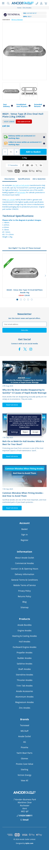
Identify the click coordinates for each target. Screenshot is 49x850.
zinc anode (11, 200)
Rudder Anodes (24, 658)
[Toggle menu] (3, 3)
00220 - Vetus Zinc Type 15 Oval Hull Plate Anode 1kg (25, 291)
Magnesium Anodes (24, 702)
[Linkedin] (41, 165)
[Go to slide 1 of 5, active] (17, 299)
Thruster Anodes (24, 680)
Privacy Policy (24, 590)
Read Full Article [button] (12, 405)
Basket (24, 529)
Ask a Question (39, 179)
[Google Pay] (24, 158)
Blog (24, 601)
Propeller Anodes (24, 652)
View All (24, 780)
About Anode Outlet (24, 557)
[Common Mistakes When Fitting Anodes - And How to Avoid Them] (24, 476)
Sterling (24, 769)
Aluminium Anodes (24, 696)
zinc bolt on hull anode (20, 185)
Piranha (24, 747)
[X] (36, 165)
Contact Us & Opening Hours (24, 568)
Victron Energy (24, 775)
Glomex (24, 758)
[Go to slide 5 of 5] (32, 299)
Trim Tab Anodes (24, 685)
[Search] (8, 3)
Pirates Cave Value (24, 764)
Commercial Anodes (24, 563)
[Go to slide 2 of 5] (21, 299)
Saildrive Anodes (24, 663)
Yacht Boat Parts (24, 753)
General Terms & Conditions (24, 579)
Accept (35, 432)
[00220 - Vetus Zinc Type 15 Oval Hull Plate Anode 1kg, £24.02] (24, 273)
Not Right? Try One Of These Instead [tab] (24, 248)
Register (24, 540)
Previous (3, 275)
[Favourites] (24, 281)
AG (24, 742)
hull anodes (21, 192)
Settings (14, 432)
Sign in (24, 534)
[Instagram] (30, 349)
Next (45, 275)
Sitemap (24, 607)
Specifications (24, 179)
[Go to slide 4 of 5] (28, 299)
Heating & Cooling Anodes (24, 636)
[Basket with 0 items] (46, 3)
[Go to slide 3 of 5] (24, 299)
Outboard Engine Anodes (24, 647)
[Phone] (37, 3)
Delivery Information (24, 574)
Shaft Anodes (24, 669)
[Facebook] (23, 165)
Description (10, 179)
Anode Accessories (24, 691)
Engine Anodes (24, 630)
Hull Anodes (24, 641)
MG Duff (24, 731)
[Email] (28, 165)
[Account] (41, 3)
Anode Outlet (24, 736)
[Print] (32, 165)
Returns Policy (24, 596)
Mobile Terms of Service (24, 585)
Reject (25, 432)
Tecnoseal (24, 725)
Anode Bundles (25, 625)
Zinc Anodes (24, 707)
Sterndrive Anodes (24, 674)
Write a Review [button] (17, 20)
